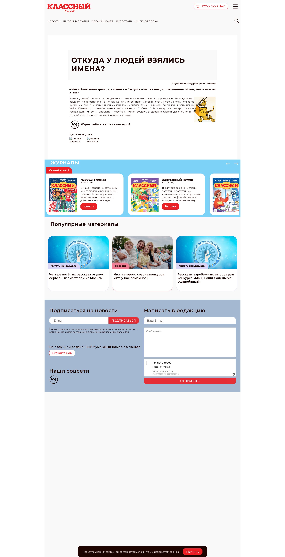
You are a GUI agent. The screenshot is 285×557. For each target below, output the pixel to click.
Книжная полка (146, 21)
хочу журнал (213, 6)
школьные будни (76, 21)
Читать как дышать (63, 265)
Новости (120, 265)
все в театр (124, 21)
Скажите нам (62, 353)
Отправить (190, 381)
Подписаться (123, 320)
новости (54, 21)
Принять (193, 551)
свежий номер (102, 21)
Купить (88, 206)
